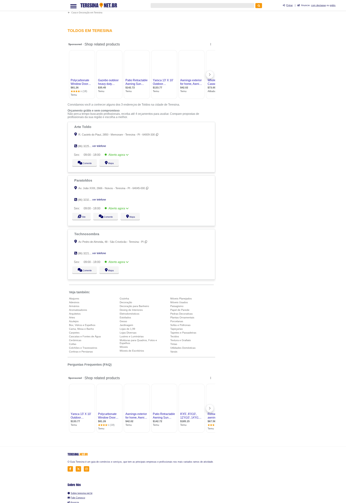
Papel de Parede (179, 309)
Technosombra (87, 234)
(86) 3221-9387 (87, 253)
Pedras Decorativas (181, 313)
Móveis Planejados (181, 298)
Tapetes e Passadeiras (183, 332)
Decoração (126, 302)
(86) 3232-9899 (87, 199)
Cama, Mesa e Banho (81, 328)
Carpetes (74, 332)
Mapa (110, 163)
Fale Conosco (78, 497)
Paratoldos (83, 180)
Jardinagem (126, 325)
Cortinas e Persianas (81, 351)
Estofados (125, 317)
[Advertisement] (143, 12)
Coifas (72, 344)
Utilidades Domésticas (183, 347)
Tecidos (174, 336)
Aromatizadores (78, 309)
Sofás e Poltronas (180, 325)
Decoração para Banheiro (134, 306)
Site (83, 217)
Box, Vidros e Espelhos (82, 325)
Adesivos (74, 302)
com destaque (318, 5)
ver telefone (99, 145)
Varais (173, 351)
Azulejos (74, 321)
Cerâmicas (75, 340)
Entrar (289, 5)
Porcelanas (176, 321)
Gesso (123, 321)
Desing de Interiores (131, 309)
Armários (74, 306)
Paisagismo (176, 306)
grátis (333, 5)
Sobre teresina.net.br (81, 493)
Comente (85, 163)
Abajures (74, 298)
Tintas (173, 344)
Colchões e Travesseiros (83, 347)
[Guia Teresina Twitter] (79, 469)
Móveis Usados (179, 302)
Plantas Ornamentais (182, 317)
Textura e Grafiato (180, 340)
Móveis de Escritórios (132, 350)
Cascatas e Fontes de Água (85, 336)
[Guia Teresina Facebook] (71, 469)
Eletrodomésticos (129, 313)
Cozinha (124, 298)
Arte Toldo (83, 127)
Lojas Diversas (128, 332)
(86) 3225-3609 (87, 146)
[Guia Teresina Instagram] (87, 469)
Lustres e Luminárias (132, 336)
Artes (72, 317)
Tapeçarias (176, 328)
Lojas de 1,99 (127, 328)
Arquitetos (75, 313)
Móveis (124, 346)
